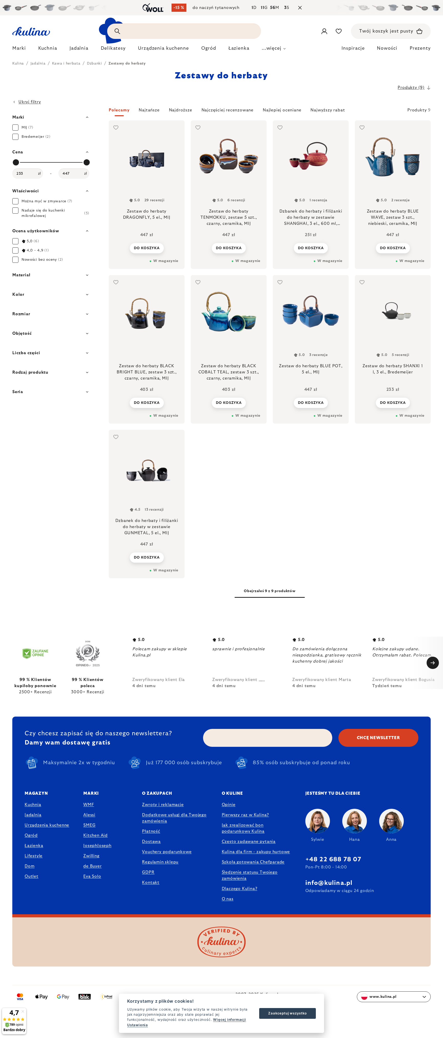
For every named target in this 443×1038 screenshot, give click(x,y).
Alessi (89, 815)
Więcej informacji (229, 1020)
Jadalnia (33, 815)
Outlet (31, 876)
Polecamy (119, 110)
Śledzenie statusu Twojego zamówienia (250, 875)
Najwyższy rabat (327, 110)
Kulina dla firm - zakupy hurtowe (256, 852)
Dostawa (151, 842)
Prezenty (420, 48)
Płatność (151, 831)
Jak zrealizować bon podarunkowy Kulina (243, 828)
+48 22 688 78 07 (333, 859)
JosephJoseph (97, 846)
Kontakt (150, 882)
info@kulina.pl (329, 883)
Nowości (387, 48)
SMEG (89, 825)
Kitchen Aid (95, 835)
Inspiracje (353, 48)
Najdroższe (180, 110)
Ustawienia (137, 1025)
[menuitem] (19, 49)
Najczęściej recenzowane (228, 110)
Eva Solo (92, 876)
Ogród (31, 835)
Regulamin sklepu (160, 862)
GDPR (148, 872)
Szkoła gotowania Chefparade (253, 862)
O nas (228, 899)
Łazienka (34, 846)
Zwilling (91, 856)
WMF (88, 805)
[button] (270, 111)
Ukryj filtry (29, 102)
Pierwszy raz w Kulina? (245, 815)
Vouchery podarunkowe (167, 852)
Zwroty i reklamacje (163, 805)
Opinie (229, 805)
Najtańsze (149, 110)
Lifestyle (34, 856)
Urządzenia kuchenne (47, 825)
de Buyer (92, 866)
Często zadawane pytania (249, 842)
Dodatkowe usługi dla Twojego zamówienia (174, 818)
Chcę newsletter (378, 738)
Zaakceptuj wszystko (287, 1013)
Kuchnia (33, 805)
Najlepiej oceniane (282, 110)
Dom (29, 866)
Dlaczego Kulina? (239, 889)
